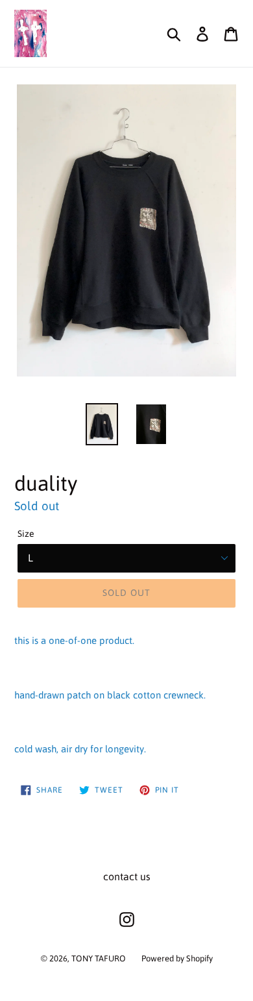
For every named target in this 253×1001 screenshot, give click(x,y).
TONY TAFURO (98, 958)
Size (26, 533)
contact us (127, 876)
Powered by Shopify (177, 958)
